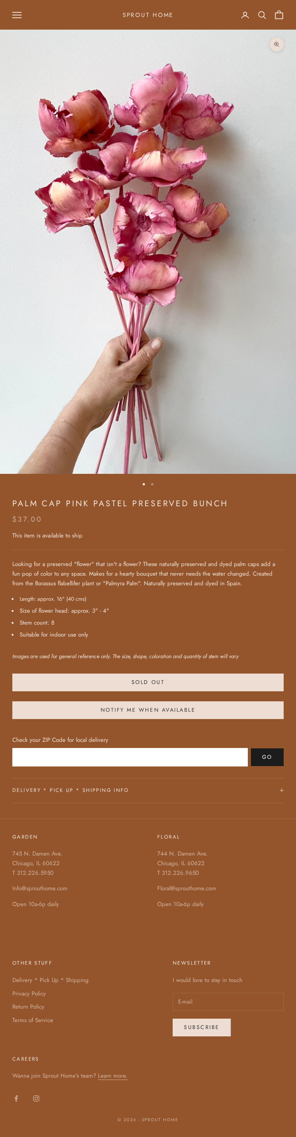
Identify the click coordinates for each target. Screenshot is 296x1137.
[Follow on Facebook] (16, 1098)
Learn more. (113, 1075)
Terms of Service (32, 1020)
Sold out (148, 682)
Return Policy (28, 1006)
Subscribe (202, 1027)
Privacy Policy (29, 993)
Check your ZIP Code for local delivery (60, 740)
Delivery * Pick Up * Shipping (50, 980)
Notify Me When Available (148, 710)
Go (267, 757)
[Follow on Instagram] (36, 1098)
